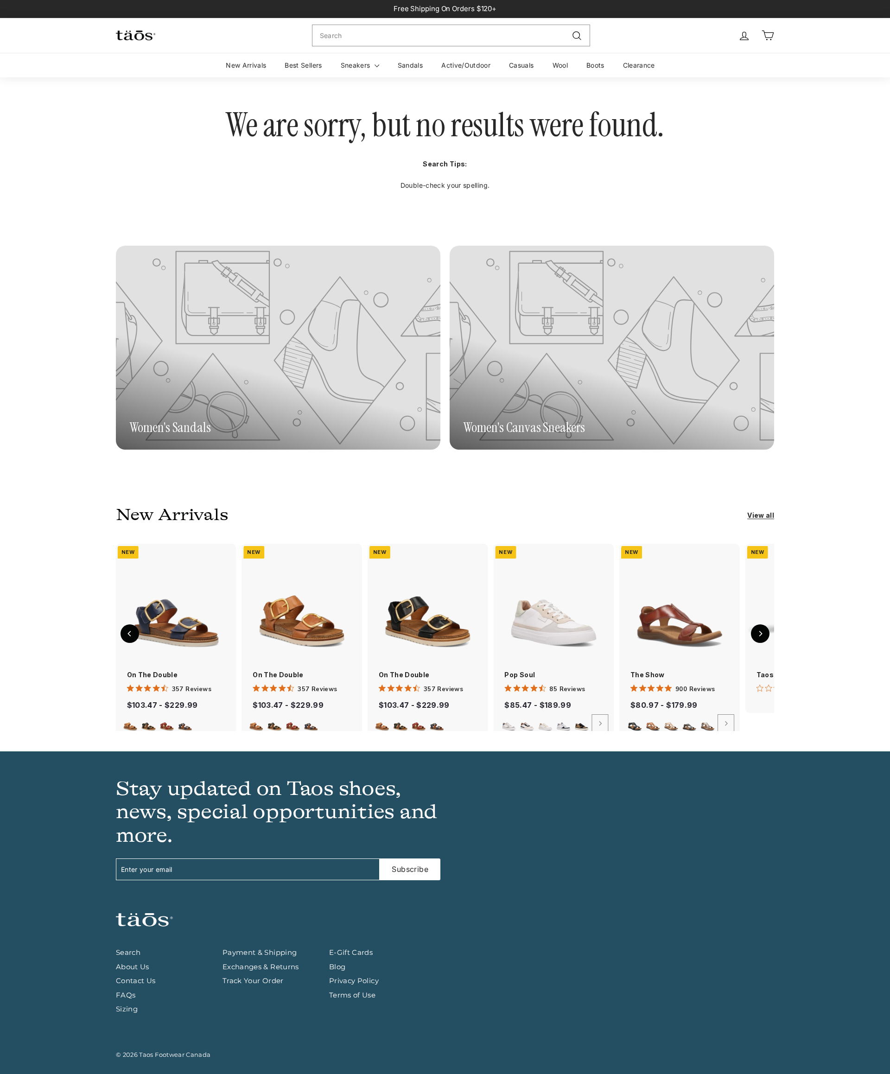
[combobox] (451, 35)
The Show (647, 675)
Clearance (639, 65)
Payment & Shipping (259, 952)
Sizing (127, 1008)
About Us (132, 966)
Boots (595, 65)
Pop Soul (519, 675)
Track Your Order (253, 980)
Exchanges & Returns (260, 966)
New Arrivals (246, 65)
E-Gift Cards (351, 952)
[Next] (600, 723)
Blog (337, 966)
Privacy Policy (354, 980)
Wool (560, 65)
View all (760, 515)
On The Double (152, 675)
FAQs (125, 995)
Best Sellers (303, 65)
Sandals (410, 65)
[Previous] (130, 633)
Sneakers (356, 65)
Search (128, 952)
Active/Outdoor (465, 65)
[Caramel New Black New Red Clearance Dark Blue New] (176, 723)
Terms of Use (352, 995)
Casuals (521, 65)
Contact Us (136, 980)
